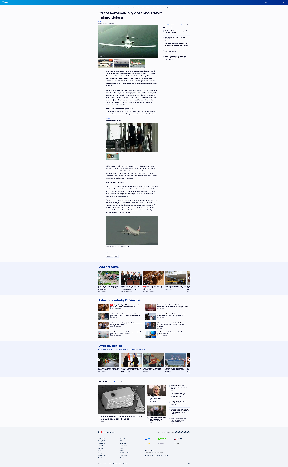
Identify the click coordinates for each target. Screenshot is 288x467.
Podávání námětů (124, 453)
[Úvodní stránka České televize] (106, 432)
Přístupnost (125, 463)
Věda (153, 7)
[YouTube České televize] (182, 432)
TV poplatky (101, 443)
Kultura (159, 7)
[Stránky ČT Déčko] (147, 443)
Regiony (134, 7)
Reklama (122, 441)
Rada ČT (122, 448)
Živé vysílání (101, 441)
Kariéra (122, 450)
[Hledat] (278, 2)
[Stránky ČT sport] (162, 438)
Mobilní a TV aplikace (103, 455)
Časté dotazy (123, 455)
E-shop (100, 453)
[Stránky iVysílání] (178, 438)
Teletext (100, 445)
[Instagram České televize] (176, 432)
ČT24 (99, 21)
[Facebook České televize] (179, 432)
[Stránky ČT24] (147, 438)
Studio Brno (123, 443)
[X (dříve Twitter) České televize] (185, 432)
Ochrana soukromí (117, 463)
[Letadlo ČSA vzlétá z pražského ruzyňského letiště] (132, 230)
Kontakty (122, 457)
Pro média (122, 438)
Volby (117, 7)
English (109, 463)
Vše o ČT (100, 457)
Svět (128, 7)
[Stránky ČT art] (161, 443)
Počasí (148, 7)
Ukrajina (112, 7)
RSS (189, 463)
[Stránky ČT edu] (176, 443)
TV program (101, 438)
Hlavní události (103, 7)
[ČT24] (5, 2)
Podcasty (165, 7)
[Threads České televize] (188, 432)
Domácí (123, 7)
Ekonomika (141, 7)
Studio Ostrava (124, 445)
